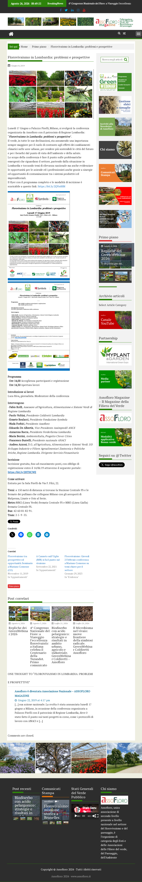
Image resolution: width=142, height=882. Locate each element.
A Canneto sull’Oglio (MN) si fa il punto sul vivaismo (48, 560)
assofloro (48, 801)
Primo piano (14, 586)
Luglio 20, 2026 (82, 623)
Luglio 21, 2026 (61, 623)
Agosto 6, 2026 (18, 623)
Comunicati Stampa (51, 790)
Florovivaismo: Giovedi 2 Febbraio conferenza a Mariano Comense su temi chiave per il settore (77, 563)
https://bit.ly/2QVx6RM (51, 186)
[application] (85, 811)
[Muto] (94, 816)
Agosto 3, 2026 (39, 623)
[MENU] (138, 33)
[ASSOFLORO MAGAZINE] (11, 33)
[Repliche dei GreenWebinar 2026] (115, 267)
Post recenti (21, 788)
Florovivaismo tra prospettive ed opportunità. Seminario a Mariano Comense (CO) (20, 563)
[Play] (76, 816)
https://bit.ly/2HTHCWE (22, 472)
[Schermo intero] (97, 816)
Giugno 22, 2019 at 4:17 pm (33, 700)
